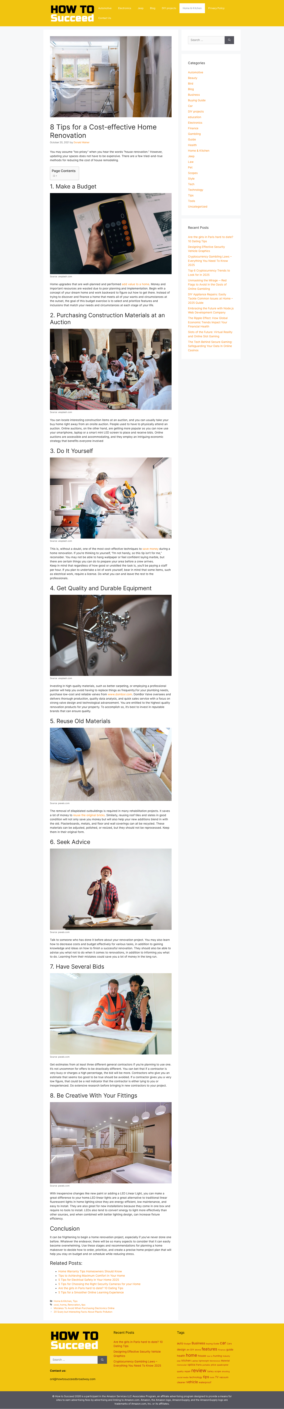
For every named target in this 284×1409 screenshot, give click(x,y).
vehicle (192, 1382)
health (181, 1355)
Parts (199, 1364)
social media (183, 1377)
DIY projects (169, 8)
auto (180, 1343)
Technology (195, 189)
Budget (187, 1343)
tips (83, 1304)
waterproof (205, 1382)
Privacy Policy (216, 8)
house (202, 1355)
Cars (229, 1343)
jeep (179, 1361)
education (194, 117)
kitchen (186, 1360)
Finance (193, 128)
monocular (182, 1365)
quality (180, 1371)
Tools (191, 201)
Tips (75, 1301)
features (209, 1349)
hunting (217, 1355)
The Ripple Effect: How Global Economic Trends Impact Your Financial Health (208, 322)
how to (209, 1356)
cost (56, 1304)
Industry (226, 1356)
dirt (188, 1349)
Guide (192, 139)
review (198, 1370)
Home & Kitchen (192, 8)
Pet (190, 167)
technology (195, 1377)
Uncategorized (197, 206)
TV (217, 1377)
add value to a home (135, 284)
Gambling (194, 134)
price (213, 1364)
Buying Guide (197, 100)
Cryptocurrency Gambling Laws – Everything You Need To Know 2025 (210, 261)
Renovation (74, 1304)
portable (206, 1365)
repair (187, 1371)
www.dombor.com (120, 694)
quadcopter (222, 1365)
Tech (191, 184)
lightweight (204, 1361)
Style (191, 178)
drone (198, 1349)
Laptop (194, 1361)
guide (229, 1349)
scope (217, 1371)
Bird (190, 83)
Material (225, 1360)
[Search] (229, 40)
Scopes (193, 173)
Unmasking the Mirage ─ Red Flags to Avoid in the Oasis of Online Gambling (207, 284)
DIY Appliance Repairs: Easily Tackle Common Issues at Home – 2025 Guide (210, 298)
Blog (152, 8)
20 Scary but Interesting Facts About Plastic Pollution (83, 1311)
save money (150, 548)
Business (194, 94)
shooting (226, 1371)
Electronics (124, 8)
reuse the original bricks (89, 815)
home (63, 1304)
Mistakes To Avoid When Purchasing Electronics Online (84, 1308)
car (223, 1342)
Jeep (140, 8)
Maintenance (215, 1361)
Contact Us (104, 18)
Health (192, 145)
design (181, 1349)
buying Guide (212, 1343)
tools (212, 1377)
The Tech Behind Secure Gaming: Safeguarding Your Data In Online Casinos (210, 346)
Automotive (105, 8)
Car (190, 106)
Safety (210, 1371)
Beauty (192, 78)
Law (191, 161)
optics (191, 1364)
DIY (192, 1349)
